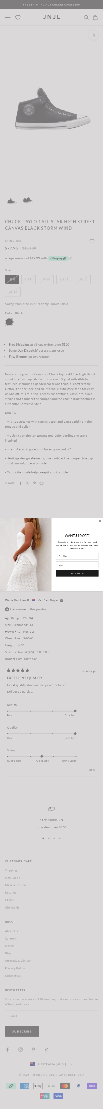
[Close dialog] (100, 521)
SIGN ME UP (77, 573)
